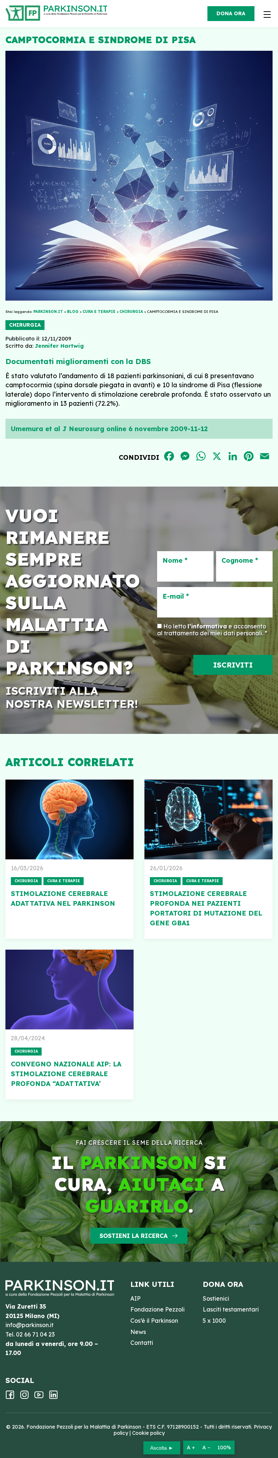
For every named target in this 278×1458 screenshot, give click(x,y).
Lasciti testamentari (231, 1309)
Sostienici (216, 1298)
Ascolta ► (161, 1448)
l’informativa (207, 626)
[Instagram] (24, 1397)
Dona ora (230, 13)
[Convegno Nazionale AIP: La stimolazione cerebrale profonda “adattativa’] (69, 989)
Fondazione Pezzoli (157, 1309)
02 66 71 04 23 (35, 1334)
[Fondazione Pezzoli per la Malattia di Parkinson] (77, 10)
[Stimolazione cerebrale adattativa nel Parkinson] (69, 819)
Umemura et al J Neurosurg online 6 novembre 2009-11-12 (109, 429)
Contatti (141, 1342)
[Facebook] (9, 1397)
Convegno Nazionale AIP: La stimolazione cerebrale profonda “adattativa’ (66, 1074)
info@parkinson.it (29, 1325)
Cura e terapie (63, 881)
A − (206, 1447)
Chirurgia (25, 325)
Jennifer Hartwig (59, 345)
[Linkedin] (53, 1397)
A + (191, 1447)
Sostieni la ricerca (134, 1235)
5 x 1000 (214, 1320)
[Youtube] (38, 1397)
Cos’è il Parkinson (154, 1320)
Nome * (175, 561)
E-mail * (176, 596)
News (138, 1331)
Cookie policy (148, 1433)
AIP (135, 1298)
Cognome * (240, 561)
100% (224, 1447)
